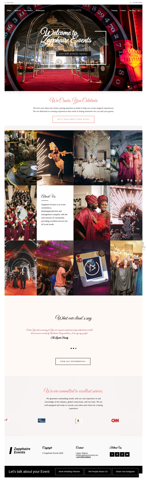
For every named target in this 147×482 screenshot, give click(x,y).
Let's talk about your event (73, 119)
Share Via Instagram (125, 471)
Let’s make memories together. (74, 54)
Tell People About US (98, 471)
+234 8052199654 (83, 457)
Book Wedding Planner (69, 471)
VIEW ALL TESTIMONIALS (73, 361)
